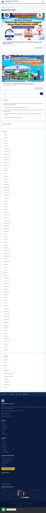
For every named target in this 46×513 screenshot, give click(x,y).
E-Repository (4, 445)
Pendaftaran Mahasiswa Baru (7, 458)
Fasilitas (3, 430)
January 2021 (6, 311)
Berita (3, 432)
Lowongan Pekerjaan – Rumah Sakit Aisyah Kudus (13, 117)
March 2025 (6, 179)
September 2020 (7, 322)
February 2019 (6, 349)
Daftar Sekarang (9, 468)
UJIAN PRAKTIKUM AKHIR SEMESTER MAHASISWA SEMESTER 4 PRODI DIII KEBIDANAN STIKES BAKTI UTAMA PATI (22, 114)
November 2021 (7, 286)
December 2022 (7, 253)
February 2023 (6, 247)
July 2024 (5, 201)
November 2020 (7, 316)
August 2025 (6, 165)
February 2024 (6, 214)
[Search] (41, 93)
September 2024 (7, 195)
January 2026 (6, 151)
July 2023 (5, 234)
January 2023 (6, 250)
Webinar (5, 387)
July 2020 (5, 327)
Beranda (3, 7)
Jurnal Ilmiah (4, 449)
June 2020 (6, 330)
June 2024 (6, 203)
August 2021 (6, 294)
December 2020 (7, 313)
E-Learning (4, 443)
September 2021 (7, 291)
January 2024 (6, 217)
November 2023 (7, 223)
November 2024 (7, 190)
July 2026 (5, 135)
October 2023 (6, 225)
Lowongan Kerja (7, 381)
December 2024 (7, 187)
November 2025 (7, 157)
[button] (3, 509)
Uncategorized (6, 384)
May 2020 (5, 333)
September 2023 (7, 228)
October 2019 (6, 341)
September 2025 (7, 162)
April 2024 (6, 209)
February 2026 (6, 148)
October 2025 (6, 159)
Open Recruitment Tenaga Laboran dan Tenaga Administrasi (18, 84)
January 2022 (6, 280)
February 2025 (6, 181)
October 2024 (6, 192)
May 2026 (5, 140)
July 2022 (5, 267)
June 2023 (6, 236)
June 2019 (6, 344)
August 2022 (6, 264)
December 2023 (7, 220)
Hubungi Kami (4, 434)
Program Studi (4, 428)
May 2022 (5, 269)
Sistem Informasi (5, 451)
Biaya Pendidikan (5, 463)
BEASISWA (6, 359)
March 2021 (6, 305)
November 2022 (7, 256)
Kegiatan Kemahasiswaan (8, 373)
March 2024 (6, 212)
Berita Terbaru (6, 365)
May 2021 (5, 302)
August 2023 (6, 231)
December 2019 (7, 338)
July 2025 (5, 168)
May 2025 (5, 173)
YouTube (26, 394)
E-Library (4, 447)
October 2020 (6, 319)
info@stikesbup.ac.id (8, 416)
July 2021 (5, 297)
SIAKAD (3, 441)
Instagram (19, 394)
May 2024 (5, 206)
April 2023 (6, 242)
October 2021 (6, 289)
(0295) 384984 (7, 413)
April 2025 (6, 176)
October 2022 (6, 258)
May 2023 (5, 239)
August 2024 (6, 198)
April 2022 (6, 272)
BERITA (5, 362)
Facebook (12, 394)
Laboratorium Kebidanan (8, 376)
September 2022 (7, 261)
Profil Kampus (4, 425)
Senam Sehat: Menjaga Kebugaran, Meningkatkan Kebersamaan (15, 107)
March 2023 (6, 245)
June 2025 (6, 170)
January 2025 (6, 184)
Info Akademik (6, 370)
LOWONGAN (6, 379)
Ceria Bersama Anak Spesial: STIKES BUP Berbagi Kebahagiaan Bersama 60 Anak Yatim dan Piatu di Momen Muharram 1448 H (23, 110)
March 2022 (6, 275)
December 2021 (7, 283)
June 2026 (6, 137)
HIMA (5, 368)
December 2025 (7, 154)
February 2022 (6, 278)
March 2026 (6, 146)
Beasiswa (4, 465)
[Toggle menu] (43, 1)
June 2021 (6, 300)
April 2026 (6, 143)
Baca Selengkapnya (39, 47)
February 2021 (6, 308)
